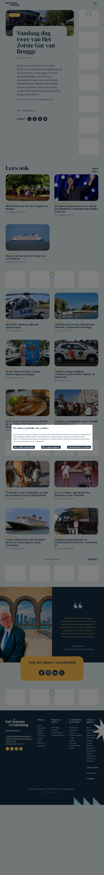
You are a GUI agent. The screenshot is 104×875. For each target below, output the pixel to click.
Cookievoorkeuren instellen (79, 447)
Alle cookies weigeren (51, 447)
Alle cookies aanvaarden (24, 447)
